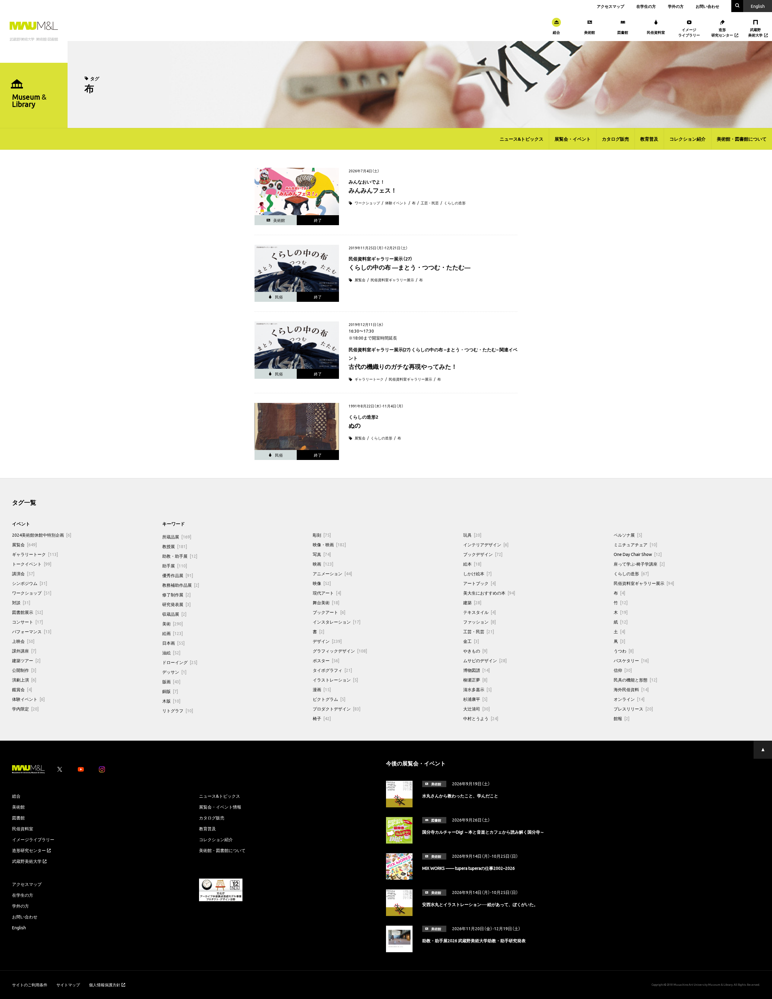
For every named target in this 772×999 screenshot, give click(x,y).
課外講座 (24, 651)
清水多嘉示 (477, 689)
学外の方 (676, 6)
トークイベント (31, 564)
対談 (21, 602)
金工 (471, 641)
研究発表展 (176, 604)
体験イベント (396, 203)
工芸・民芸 (430, 203)
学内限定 (25, 709)
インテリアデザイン (485, 544)
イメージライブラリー (33, 839)
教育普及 (649, 139)
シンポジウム (29, 583)
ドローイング (179, 662)
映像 (322, 583)
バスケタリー (631, 660)
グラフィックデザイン (340, 651)
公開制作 (24, 670)
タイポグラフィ (332, 670)
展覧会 (360, 279)
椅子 (322, 718)
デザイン (327, 641)
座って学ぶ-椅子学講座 (639, 564)
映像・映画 (329, 544)
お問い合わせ (707, 6)
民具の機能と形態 (635, 680)
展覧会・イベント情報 (220, 807)
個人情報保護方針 (104, 985)
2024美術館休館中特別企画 (41, 535)
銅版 (170, 691)
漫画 (322, 689)
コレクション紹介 (687, 139)
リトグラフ (177, 710)
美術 (172, 624)
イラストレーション (335, 680)
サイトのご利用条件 (29, 985)
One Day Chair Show (638, 554)
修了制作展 (176, 595)
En (758, 6)
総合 (16, 796)
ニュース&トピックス (521, 139)
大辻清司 (476, 709)
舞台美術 (326, 602)
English (19, 927)
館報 (621, 718)
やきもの (475, 651)
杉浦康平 (475, 699)
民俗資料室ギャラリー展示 (392, 279)
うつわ (624, 651)
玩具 (472, 535)
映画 (323, 564)
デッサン (174, 672)
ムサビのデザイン (485, 660)
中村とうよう (480, 718)
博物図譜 (476, 670)
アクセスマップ (610, 6)
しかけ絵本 (477, 573)
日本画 (173, 643)
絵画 (172, 633)
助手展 (174, 566)
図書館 (18, 818)
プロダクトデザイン (336, 709)
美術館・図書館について (742, 139)
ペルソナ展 (628, 535)
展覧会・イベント (573, 139)
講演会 (23, 573)
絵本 (472, 564)
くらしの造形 (455, 203)
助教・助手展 (179, 556)
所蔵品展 (176, 537)
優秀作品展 (177, 575)
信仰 (623, 670)
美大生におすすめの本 (489, 593)
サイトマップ (68, 985)
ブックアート (329, 612)
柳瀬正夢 (475, 680)
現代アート (327, 593)
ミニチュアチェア (635, 544)
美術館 (18, 807)
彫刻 (322, 535)
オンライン (629, 699)
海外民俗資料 (631, 689)
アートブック (479, 583)
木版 (171, 701)
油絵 (171, 653)
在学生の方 (646, 6)
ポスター (326, 660)
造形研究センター (29, 850)
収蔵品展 (174, 614)
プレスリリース (633, 709)
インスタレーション (336, 622)
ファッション (479, 622)
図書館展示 (27, 612)
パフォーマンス (31, 631)
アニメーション (332, 573)
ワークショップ (367, 203)
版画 (171, 681)
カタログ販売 (615, 139)
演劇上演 (24, 680)
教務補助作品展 (180, 585)
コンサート (27, 622)
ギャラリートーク (369, 379)
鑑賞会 (22, 689)
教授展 (174, 546)
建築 (472, 602)
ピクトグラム (329, 699)
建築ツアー (26, 660)
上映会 (23, 641)
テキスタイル (479, 612)
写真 (322, 554)
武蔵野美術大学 (27, 861)
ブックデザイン (482, 554)
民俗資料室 (22, 828)
